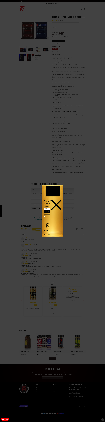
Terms (45, 234)
